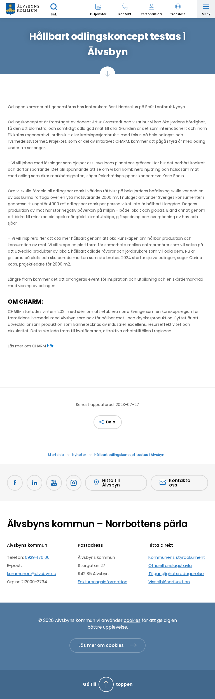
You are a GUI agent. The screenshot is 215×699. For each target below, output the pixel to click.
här (50, 346)
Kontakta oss (179, 482)
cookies (132, 620)
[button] (178, 9)
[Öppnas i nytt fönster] (73, 483)
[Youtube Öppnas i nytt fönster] (54, 483)
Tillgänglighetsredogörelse (176, 573)
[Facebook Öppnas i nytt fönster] (15, 483)
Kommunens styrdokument (176, 557)
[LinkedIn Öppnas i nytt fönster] (34, 483)
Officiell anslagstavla (170, 565)
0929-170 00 (37, 557)
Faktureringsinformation (102, 582)
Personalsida (151, 14)
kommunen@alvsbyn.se (31, 573)
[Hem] (22, 9)
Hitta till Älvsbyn (111, 482)
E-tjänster (98, 14)
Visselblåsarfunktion (169, 582)
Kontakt (124, 14)
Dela (110, 422)
